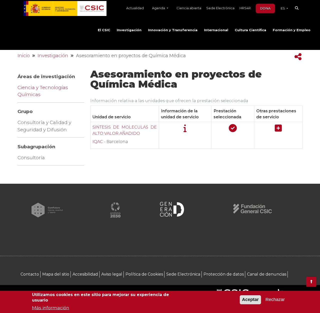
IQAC (98, 141)
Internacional (216, 30)
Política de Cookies (144, 274)
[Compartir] (298, 57)
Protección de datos (224, 274)
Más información (50, 307)
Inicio (24, 55)
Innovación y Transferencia (173, 30)
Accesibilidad (85, 274)
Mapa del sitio (55, 274)
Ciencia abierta (188, 8)
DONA (265, 8)
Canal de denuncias (266, 274)
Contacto (29, 274)
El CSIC (104, 30)
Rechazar (275, 299)
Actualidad (135, 8)
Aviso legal (111, 274)
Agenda (159, 8)
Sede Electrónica (220, 8)
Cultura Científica (250, 30)
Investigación (129, 30)
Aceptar (250, 299)
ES (283, 8)
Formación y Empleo (291, 30)
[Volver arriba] (311, 282)
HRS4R (245, 8)
